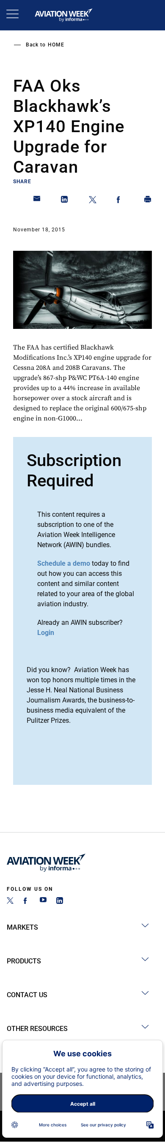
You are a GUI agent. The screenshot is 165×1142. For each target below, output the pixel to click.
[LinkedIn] (59, 902)
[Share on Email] (37, 201)
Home (56, 45)
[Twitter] (10, 902)
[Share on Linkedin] (65, 201)
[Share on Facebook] (120, 201)
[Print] (148, 201)
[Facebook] (26, 902)
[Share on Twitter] (92, 201)
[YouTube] (43, 902)
